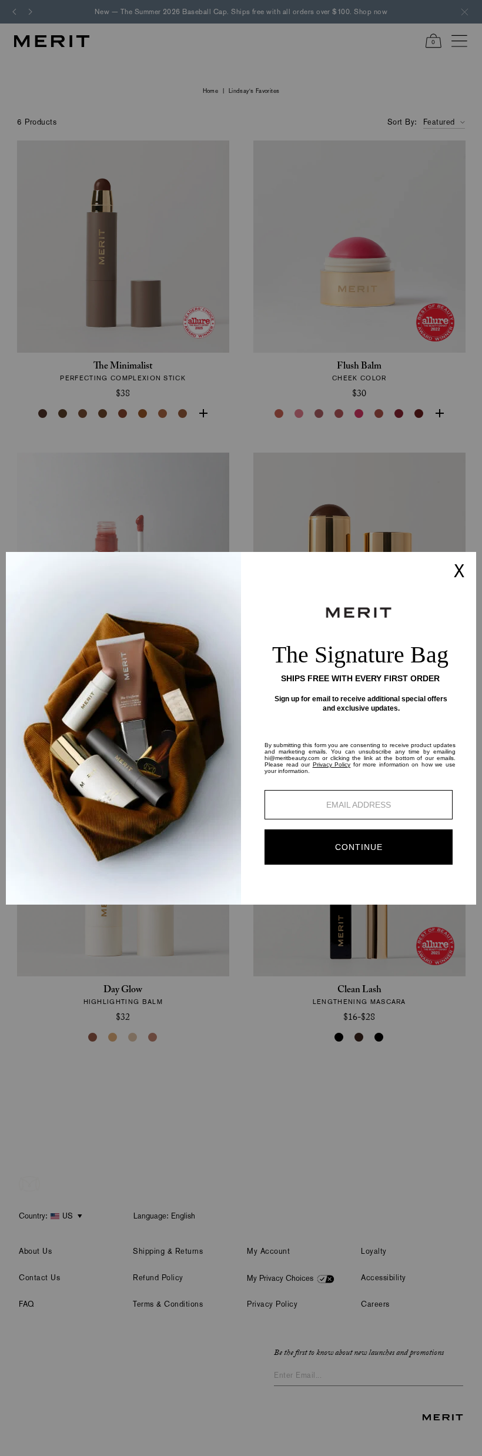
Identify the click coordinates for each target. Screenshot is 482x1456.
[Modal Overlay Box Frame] (241, 728)
